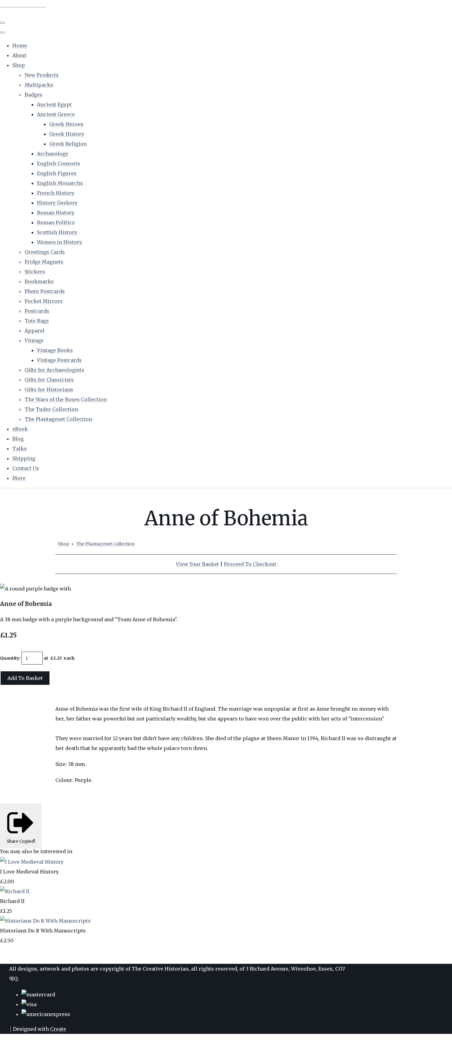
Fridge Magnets (44, 262)
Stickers (35, 272)
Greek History (66, 134)
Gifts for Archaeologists (54, 370)
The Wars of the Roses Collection (66, 399)
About (19, 55)
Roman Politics (56, 222)
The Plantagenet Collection (58, 419)
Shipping (23, 458)
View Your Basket (197, 564)
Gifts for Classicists (49, 380)
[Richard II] (15, 891)
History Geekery (57, 203)
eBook (20, 429)
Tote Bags (37, 321)
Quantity (9, 658)
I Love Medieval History (29, 872)
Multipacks (39, 85)
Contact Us (25, 468)
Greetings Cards (45, 252)
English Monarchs (60, 183)
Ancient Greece (56, 114)
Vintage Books (55, 350)
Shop (18, 65)
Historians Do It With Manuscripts (43, 931)
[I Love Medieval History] (32, 862)
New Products (42, 75)
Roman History (55, 213)
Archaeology (52, 154)
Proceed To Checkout (250, 564)
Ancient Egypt (54, 104)
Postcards (37, 311)
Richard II (12, 901)
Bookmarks (39, 281)
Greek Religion (68, 144)
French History (55, 193)
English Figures (57, 173)
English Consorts (58, 163)
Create (58, 1029)
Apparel (35, 331)
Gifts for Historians (49, 390)
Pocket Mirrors (44, 301)
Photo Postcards (45, 291)
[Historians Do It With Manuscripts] (45, 921)
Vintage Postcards (59, 360)
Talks (19, 448)
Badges (33, 95)
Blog (18, 439)
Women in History (59, 242)
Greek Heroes (66, 124)
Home (19, 45)
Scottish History (57, 232)
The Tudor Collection (51, 409)
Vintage (34, 340)
